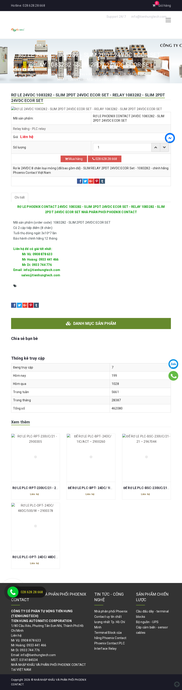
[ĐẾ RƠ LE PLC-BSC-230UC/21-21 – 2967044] (146, 458)
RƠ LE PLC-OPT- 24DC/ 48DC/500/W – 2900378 (47, 557)
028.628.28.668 (34, 5)
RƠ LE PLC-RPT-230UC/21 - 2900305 (39, 488)
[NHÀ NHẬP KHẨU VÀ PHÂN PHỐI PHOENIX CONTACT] (17, 29)
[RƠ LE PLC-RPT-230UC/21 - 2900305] (35, 458)
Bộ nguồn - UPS (147, 622)
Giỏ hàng (163, 5)
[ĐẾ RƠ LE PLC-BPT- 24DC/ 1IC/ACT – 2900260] (91, 458)
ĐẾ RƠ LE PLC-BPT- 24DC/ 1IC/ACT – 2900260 (102, 488)
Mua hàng (75, 159)
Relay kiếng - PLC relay (29, 129)
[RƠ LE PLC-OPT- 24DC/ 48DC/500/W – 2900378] (35, 527)
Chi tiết (20, 197)
